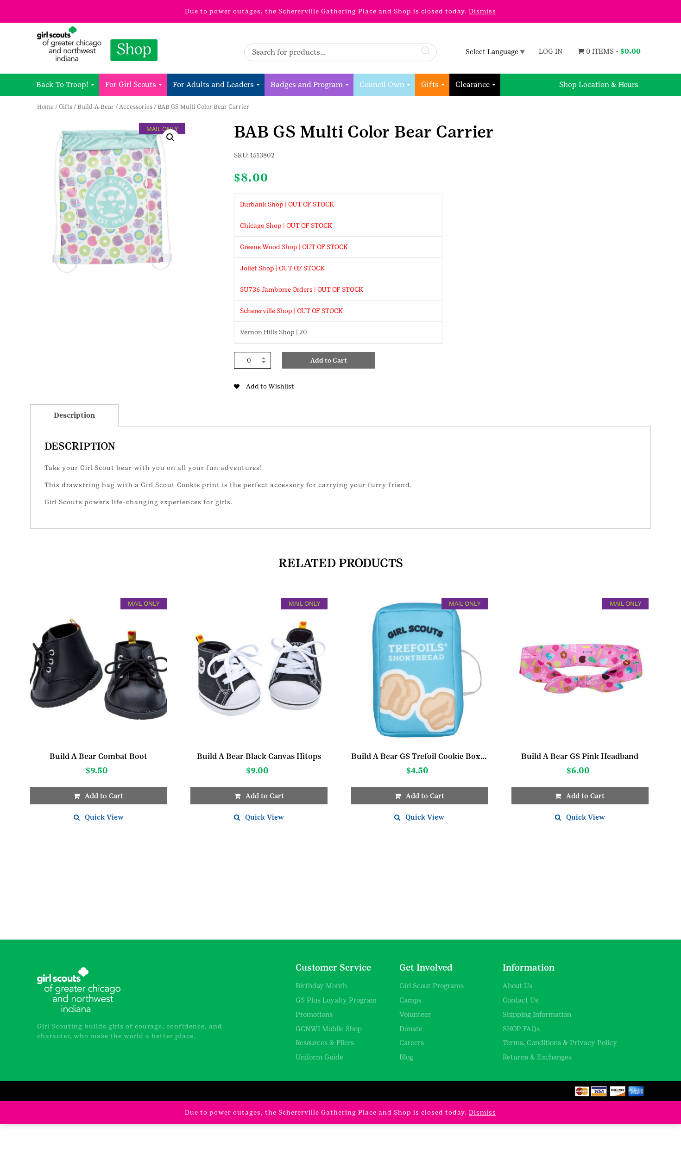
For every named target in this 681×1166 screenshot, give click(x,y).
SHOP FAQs (521, 1029)
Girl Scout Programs (431, 986)
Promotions (314, 1014)
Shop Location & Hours (598, 84)
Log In (550, 51)
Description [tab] (74, 415)
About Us (517, 986)
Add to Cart (328, 360)
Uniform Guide (319, 1057)
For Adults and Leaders (213, 84)
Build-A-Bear (95, 106)
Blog (406, 1057)
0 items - (612, 51)
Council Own (381, 84)
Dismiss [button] (482, 11)
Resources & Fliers (325, 1043)
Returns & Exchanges (537, 1057)
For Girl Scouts (130, 84)
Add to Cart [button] (104, 796)
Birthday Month (321, 986)
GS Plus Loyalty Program (336, 1000)
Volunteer (415, 1014)
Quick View (104, 817)
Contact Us (520, 1000)
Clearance (472, 84)
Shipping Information (537, 1014)
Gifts (430, 84)
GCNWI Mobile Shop (329, 1029)
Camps (410, 1000)
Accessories (135, 106)
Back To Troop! (62, 84)
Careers (411, 1043)
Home (45, 106)
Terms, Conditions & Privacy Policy (560, 1043)
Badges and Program (307, 84)
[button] (170, 137)
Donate (410, 1029)
